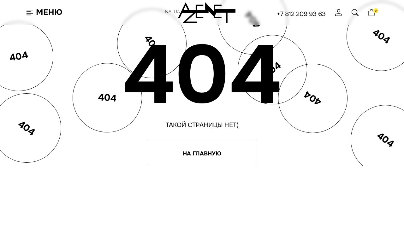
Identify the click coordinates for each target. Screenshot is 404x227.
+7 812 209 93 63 (301, 14)
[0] (371, 12)
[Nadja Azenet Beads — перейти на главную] (200, 12)
